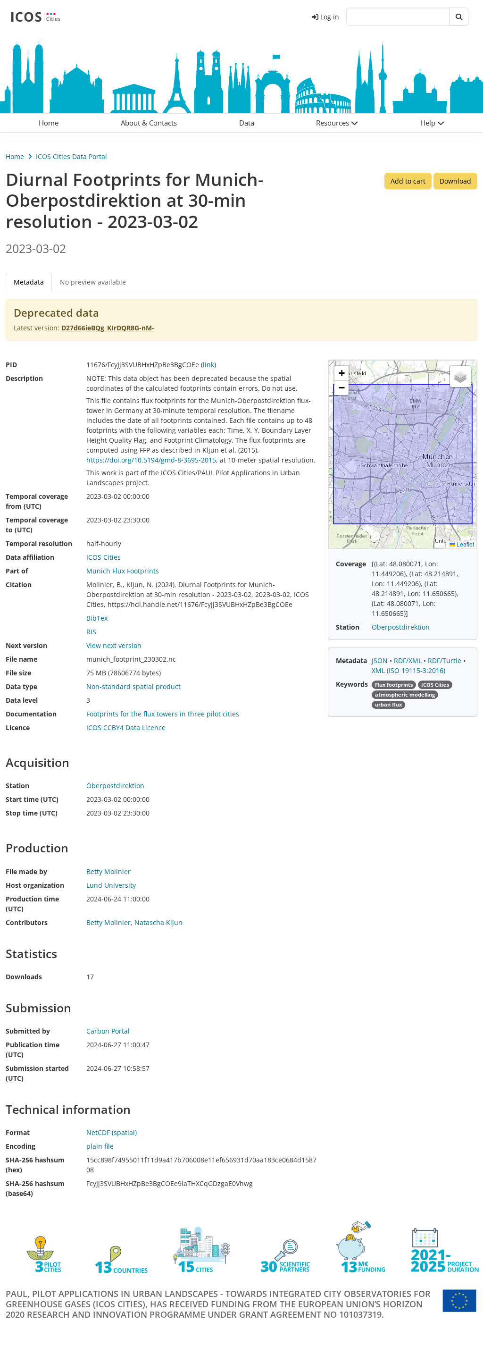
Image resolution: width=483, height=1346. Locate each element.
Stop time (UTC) (32, 812)
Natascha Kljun (158, 922)
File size (18, 672)
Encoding (20, 1146)
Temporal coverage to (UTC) (37, 524)
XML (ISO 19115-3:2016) (408, 670)
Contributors (27, 922)
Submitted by (28, 1030)
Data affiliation (30, 557)
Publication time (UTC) (32, 1049)
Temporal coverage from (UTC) (37, 501)
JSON (381, 660)
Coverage (351, 563)
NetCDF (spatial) (111, 1132)
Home (15, 156)
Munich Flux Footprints (122, 570)
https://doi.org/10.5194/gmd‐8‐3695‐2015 (151, 459)
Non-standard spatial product (133, 686)
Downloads (24, 976)
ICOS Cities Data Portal (71, 156)
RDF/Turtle (445, 660)
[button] (337, 123)
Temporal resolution (39, 543)
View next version (114, 645)
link (208, 364)
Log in (329, 16)
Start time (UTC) (32, 799)
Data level (22, 700)
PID (11, 364)
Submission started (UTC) (37, 1073)
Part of (17, 570)
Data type (21, 686)
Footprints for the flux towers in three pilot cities (162, 713)
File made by (26, 871)
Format (18, 1132)
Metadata (351, 660)
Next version (26, 645)
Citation (19, 584)
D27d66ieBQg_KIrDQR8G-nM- (107, 327)
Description (24, 378)
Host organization (35, 885)
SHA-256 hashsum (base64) (35, 1188)
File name (21, 659)
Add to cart (408, 181)
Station (17, 785)
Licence (18, 727)
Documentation (31, 713)
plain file (100, 1146)
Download (455, 181)
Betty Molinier (108, 922)
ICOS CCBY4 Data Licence (126, 727)
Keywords (352, 684)
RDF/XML (409, 660)
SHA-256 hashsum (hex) (35, 1164)
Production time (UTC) (32, 903)
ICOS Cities (103, 557)
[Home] (36, 16)
